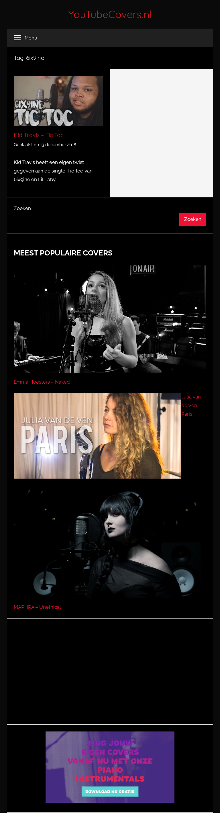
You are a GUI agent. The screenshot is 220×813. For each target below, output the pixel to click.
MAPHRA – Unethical (37, 607)
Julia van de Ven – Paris (191, 405)
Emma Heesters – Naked (42, 382)
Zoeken (22, 208)
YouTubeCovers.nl (110, 14)
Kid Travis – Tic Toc (38, 134)
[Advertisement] (110, 678)
